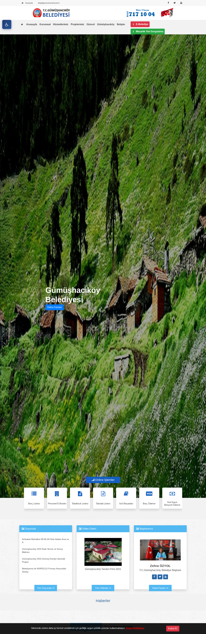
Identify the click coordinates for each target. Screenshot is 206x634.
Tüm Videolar (102, 588)
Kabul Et (172, 628)
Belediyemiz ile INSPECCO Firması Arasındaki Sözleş (44, 570)
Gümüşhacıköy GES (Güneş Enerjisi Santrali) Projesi (43, 560)
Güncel (91, 24)
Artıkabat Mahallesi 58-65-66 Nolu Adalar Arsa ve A (45, 541)
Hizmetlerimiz (60, 24)
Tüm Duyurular (44, 588)
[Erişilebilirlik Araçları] (6, 24)
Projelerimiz (77, 24)
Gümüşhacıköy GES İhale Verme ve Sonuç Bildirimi (42, 550)
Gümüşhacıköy (105, 24)
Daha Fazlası (54, 307)
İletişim (121, 24)
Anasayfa (31, 24)
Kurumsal (45, 24)
